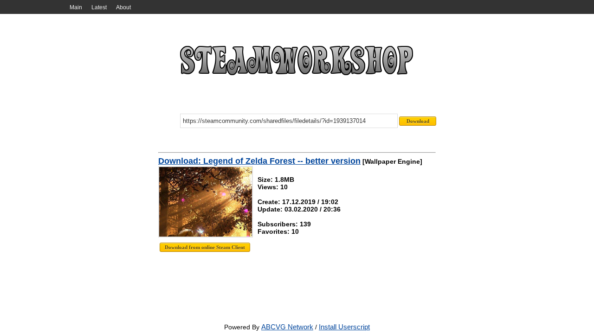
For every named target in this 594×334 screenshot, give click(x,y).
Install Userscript (344, 327)
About (123, 7)
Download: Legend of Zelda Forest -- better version (259, 161)
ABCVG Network (287, 327)
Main (76, 7)
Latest (99, 7)
